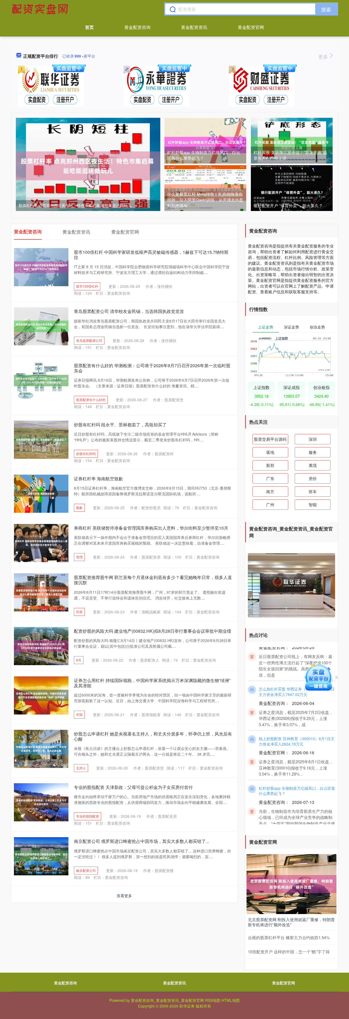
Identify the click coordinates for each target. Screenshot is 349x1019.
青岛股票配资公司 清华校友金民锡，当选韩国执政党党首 (129, 311)
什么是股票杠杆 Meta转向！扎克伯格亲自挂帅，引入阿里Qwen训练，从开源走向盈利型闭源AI (205, 199)
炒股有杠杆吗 (86, 453)
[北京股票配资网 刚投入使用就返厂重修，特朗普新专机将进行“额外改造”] (291, 883)
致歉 (79, 507)
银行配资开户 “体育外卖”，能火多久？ (288, 205)
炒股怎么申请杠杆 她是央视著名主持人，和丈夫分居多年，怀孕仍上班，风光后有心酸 (153, 736)
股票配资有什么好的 (91, 399)
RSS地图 (212, 1000)
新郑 (270, 465)
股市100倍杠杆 (87, 286)
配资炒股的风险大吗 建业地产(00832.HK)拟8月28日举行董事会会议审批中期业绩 (152, 631)
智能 (313, 504)
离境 (313, 465)
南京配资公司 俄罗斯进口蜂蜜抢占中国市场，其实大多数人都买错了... (141, 841)
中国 (79, 714)
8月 (78, 660)
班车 (313, 491)
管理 (79, 556)
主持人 (81, 767)
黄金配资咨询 (137, 27)
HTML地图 (230, 1000)
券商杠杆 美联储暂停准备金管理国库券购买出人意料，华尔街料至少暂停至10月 (151, 528)
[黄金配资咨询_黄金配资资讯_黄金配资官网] (40, 9)
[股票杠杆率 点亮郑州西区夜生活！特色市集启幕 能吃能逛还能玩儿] (88, 165)
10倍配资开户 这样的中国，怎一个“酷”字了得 (289, 951)
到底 (79, 611)
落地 (270, 452)
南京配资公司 (86, 870)
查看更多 (124, 895)
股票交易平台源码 (270, 439)
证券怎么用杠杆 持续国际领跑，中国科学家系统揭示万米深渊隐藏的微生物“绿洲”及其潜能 (152, 683)
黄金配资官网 (251, 27)
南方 (270, 491)
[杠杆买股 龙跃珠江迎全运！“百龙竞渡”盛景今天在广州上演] (292, 144)
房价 (313, 478)
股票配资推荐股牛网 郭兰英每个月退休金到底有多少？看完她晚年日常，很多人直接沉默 (153, 580)
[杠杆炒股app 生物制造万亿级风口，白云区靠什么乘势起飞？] (205, 144)
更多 (323, 56)
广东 (270, 478)
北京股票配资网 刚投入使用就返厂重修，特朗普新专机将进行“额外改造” (291, 922)
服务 (313, 452)
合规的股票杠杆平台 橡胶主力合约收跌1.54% (289, 937)
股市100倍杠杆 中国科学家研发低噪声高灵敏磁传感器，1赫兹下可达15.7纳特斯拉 (151, 254)
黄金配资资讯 (194, 27)
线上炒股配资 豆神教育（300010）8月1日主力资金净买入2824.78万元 (297, 729)
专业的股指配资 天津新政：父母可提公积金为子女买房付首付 (133, 787)
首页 (89, 27)
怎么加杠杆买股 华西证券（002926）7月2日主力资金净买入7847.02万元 (297, 679)
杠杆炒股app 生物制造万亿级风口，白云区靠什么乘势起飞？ (203, 155)
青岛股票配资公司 (89, 340)
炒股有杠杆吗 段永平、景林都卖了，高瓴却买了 (120, 424)
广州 (270, 504)
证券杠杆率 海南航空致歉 (98, 478)
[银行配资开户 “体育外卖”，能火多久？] (292, 192)
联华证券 (187, 1006)
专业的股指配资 (87, 816)
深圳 (313, 439)
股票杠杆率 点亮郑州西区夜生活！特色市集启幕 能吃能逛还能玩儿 (75, 205)
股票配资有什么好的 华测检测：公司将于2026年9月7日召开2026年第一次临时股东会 (152, 368)
